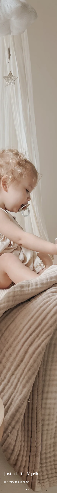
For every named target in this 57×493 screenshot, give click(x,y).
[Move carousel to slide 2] (29, 489)
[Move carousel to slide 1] (26, 489)
